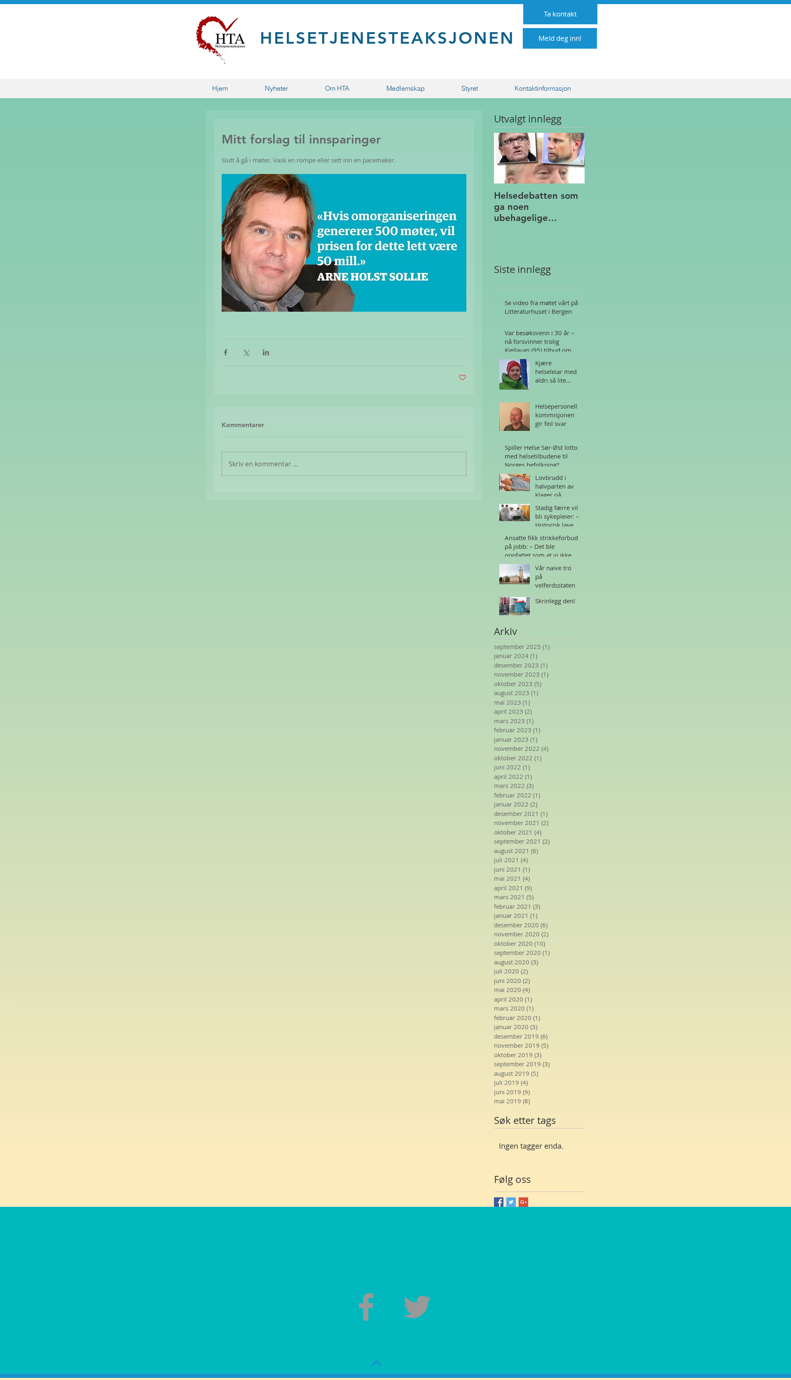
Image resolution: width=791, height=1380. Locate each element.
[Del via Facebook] (225, 352)
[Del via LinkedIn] (266, 352)
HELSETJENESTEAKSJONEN (387, 38)
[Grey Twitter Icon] (417, 1306)
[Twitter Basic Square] (511, 1202)
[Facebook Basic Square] (498, 1202)
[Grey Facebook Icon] (366, 1306)
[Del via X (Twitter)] (246, 352)
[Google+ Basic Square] (523, 1202)
